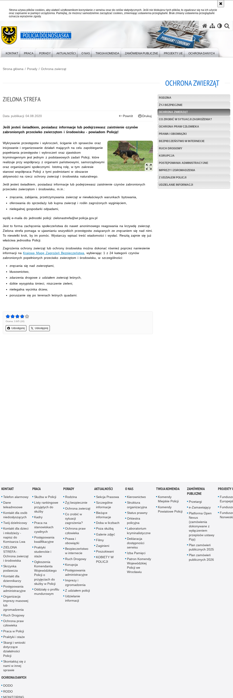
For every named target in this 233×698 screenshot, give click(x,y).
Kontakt (7, 490)
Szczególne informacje (104, 506)
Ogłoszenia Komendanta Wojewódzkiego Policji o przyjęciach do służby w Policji (45, 573)
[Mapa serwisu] (212, 26)
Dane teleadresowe (13, 506)
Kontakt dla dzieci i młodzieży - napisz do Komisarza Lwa (15, 536)
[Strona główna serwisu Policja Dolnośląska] (204, 26)
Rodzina (165, 97)
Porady (32, 69)
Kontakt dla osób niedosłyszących (15, 516)
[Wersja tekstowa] (219, 26)
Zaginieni (102, 546)
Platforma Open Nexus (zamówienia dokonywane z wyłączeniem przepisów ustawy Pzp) (201, 527)
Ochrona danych (13, 678)
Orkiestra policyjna (133, 521)
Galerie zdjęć (105, 535)
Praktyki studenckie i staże (42, 553)
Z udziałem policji (172, 177)
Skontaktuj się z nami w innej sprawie (14, 666)
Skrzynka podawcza (10, 569)
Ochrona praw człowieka (179, 126)
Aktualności (103, 490)
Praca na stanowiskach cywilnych (43, 528)
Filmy (100, 541)
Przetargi (195, 503)
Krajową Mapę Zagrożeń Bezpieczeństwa (53, 253)
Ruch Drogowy (170, 148)
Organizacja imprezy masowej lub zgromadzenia (15, 604)
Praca (36, 490)
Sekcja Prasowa (107, 498)
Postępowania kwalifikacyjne (44, 540)
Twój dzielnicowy (15, 524)
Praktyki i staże (14, 638)
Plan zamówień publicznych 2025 (201, 548)
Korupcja (167, 155)
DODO (8, 686)
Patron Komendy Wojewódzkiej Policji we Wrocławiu (139, 566)
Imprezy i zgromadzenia (177, 170)
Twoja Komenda (168, 490)
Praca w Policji (13, 632)
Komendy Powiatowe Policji (170, 510)
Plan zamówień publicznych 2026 (201, 558)
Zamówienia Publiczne (196, 492)
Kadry (38, 518)
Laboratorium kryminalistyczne (139, 532)
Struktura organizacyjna (137, 506)
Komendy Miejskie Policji (168, 500)
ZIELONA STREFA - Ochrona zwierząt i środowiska (15, 555)
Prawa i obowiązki (173, 133)
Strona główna (13, 69)
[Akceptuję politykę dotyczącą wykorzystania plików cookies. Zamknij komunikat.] (220, 3)
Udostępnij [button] (18, 328)
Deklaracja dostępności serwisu (135, 544)
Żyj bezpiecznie (170, 105)
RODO (8, 692)
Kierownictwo (136, 498)
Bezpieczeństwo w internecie (182, 141)
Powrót (128, 116)
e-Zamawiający (200, 508)
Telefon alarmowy (15, 498)
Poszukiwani (105, 552)
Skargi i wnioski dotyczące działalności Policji (14, 650)
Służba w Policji (45, 498)
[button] (226, 26)
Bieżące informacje (103, 516)
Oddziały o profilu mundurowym (46, 592)
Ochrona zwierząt (53, 69)
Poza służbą (105, 529)
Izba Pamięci (136, 554)
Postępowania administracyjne (183, 163)
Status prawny (137, 513)
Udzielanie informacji (176, 184)
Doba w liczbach (107, 524)
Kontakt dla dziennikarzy (12, 579)
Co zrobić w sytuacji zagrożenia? (185, 119)
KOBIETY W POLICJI (105, 560)
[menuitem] (12, 52)
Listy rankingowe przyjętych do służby (46, 508)
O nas (129, 490)
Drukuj (147, 116)
